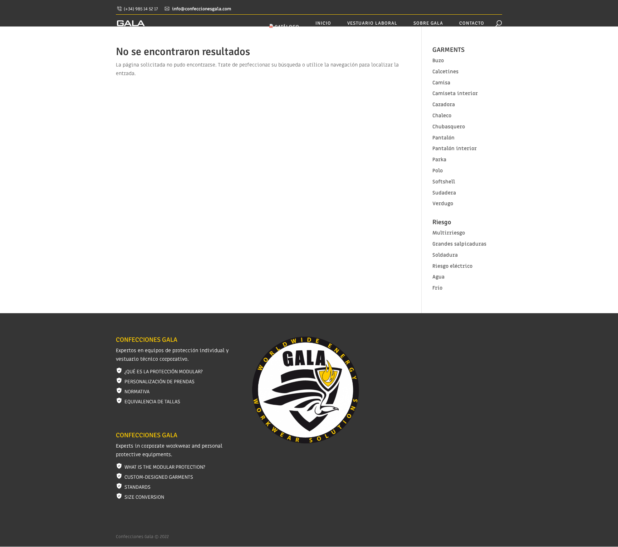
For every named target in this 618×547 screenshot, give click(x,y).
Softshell (443, 181)
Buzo (438, 60)
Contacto (471, 23)
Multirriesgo (448, 233)
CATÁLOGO (286, 27)
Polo (437, 170)
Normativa (136, 392)
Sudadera (444, 192)
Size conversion (144, 497)
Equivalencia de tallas (152, 402)
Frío (437, 288)
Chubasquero (448, 126)
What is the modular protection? (164, 467)
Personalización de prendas (159, 382)
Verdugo (442, 203)
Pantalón (443, 137)
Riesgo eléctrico (452, 266)
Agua (438, 277)
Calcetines (445, 71)
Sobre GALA (428, 23)
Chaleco (441, 115)
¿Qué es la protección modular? (163, 372)
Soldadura (445, 255)
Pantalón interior (454, 148)
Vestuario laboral (372, 23)
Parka (439, 159)
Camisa (441, 82)
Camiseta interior (455, 93)
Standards (137, 487)
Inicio (323, 23)
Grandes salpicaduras (459, 244)
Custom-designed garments (158, 477)
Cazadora (443, 104)
